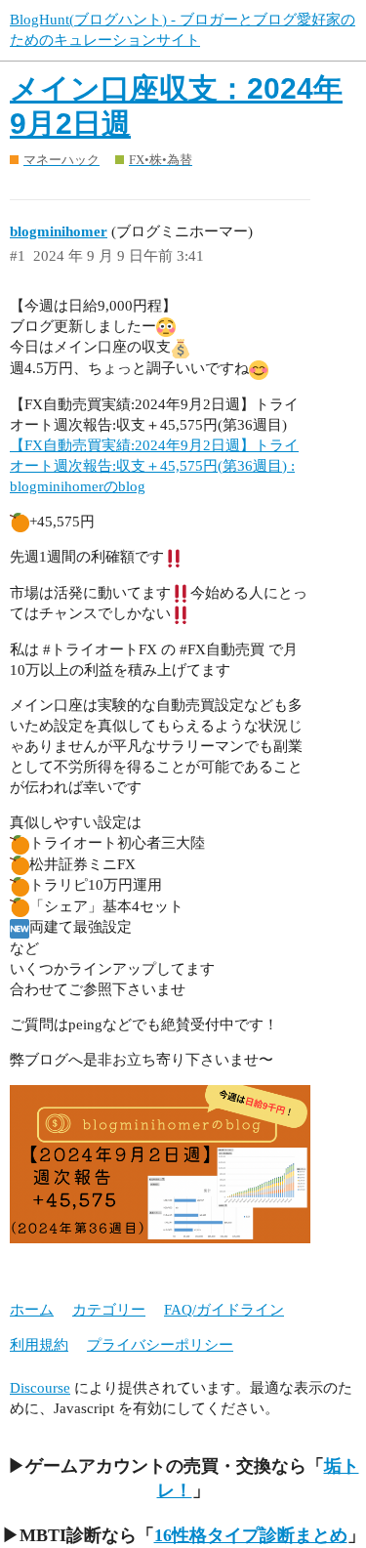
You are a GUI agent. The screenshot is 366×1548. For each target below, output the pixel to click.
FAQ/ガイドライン (224, 1310)
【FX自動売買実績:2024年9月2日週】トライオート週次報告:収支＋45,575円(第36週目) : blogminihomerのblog (154, 466)
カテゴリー (108, 1310)
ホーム (32, 1310)
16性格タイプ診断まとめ (250, 1535)
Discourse (40, 1388)
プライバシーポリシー (160, 1345)
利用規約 (39, 1345)
